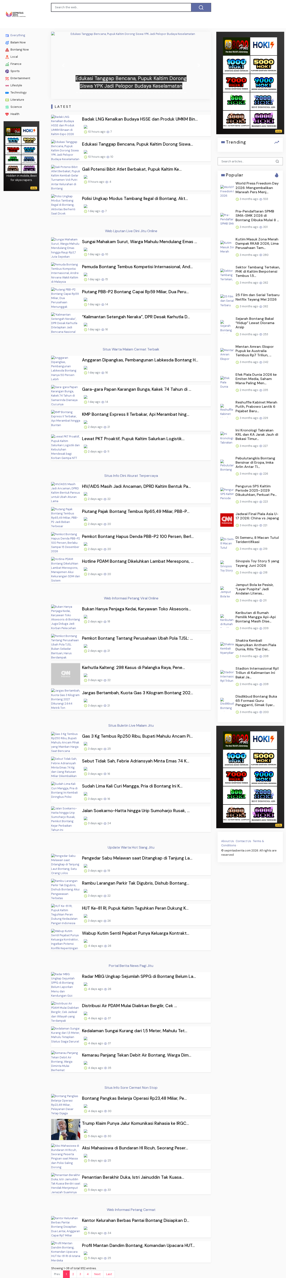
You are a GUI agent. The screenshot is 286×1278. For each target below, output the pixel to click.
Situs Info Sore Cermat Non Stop (131, 1087)
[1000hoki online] (13, 140)
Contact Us (243, 841)
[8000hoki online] (13, 131)
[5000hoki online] (29, 140)
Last (109, 1274)
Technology (18, 92)
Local (14, 57)
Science (16, 107)
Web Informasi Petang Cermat (131, 1209)
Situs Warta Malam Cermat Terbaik (131, 349)
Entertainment (20, 78)
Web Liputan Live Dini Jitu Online (131, 231)
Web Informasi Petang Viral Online (131, 598)
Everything (17, 35)
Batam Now (18, 42)
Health (14, 114)
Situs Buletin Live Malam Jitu (131, 725)
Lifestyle (16, 85)
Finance (15, 64)
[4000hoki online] (13, 168)
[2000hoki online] (29, 159)
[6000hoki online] (29, 168)
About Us (227, 841)
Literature (17, 100)
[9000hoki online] (29, 149)
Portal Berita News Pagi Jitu (131, 965)
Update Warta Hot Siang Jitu (131, 847)
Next (97, 1274)
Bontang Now (19, 49)
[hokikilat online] (29, 131)
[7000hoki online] (13, 149)
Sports (15, 71)
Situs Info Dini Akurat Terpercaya (131, 475)
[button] (63, 65)
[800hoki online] (13, 159)
